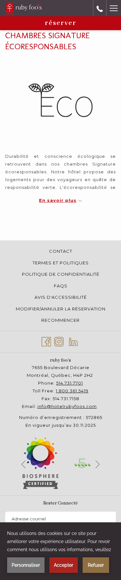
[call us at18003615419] (99, 8)
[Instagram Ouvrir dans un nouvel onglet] (59, 341)
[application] (60, 551)
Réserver (60, 23)
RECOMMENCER (60, 320)
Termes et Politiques (61, 262)
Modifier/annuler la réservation (61, 308)
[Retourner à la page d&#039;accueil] (24, 8)
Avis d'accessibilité (61, 297)
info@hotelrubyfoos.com (67, 406)
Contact (60, 251)
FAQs (60, 285)
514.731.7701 (69, 383)
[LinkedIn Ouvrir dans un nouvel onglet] (73, 341)
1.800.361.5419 (72, 390)
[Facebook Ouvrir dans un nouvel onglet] (46, 341)
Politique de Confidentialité (60, 274)
